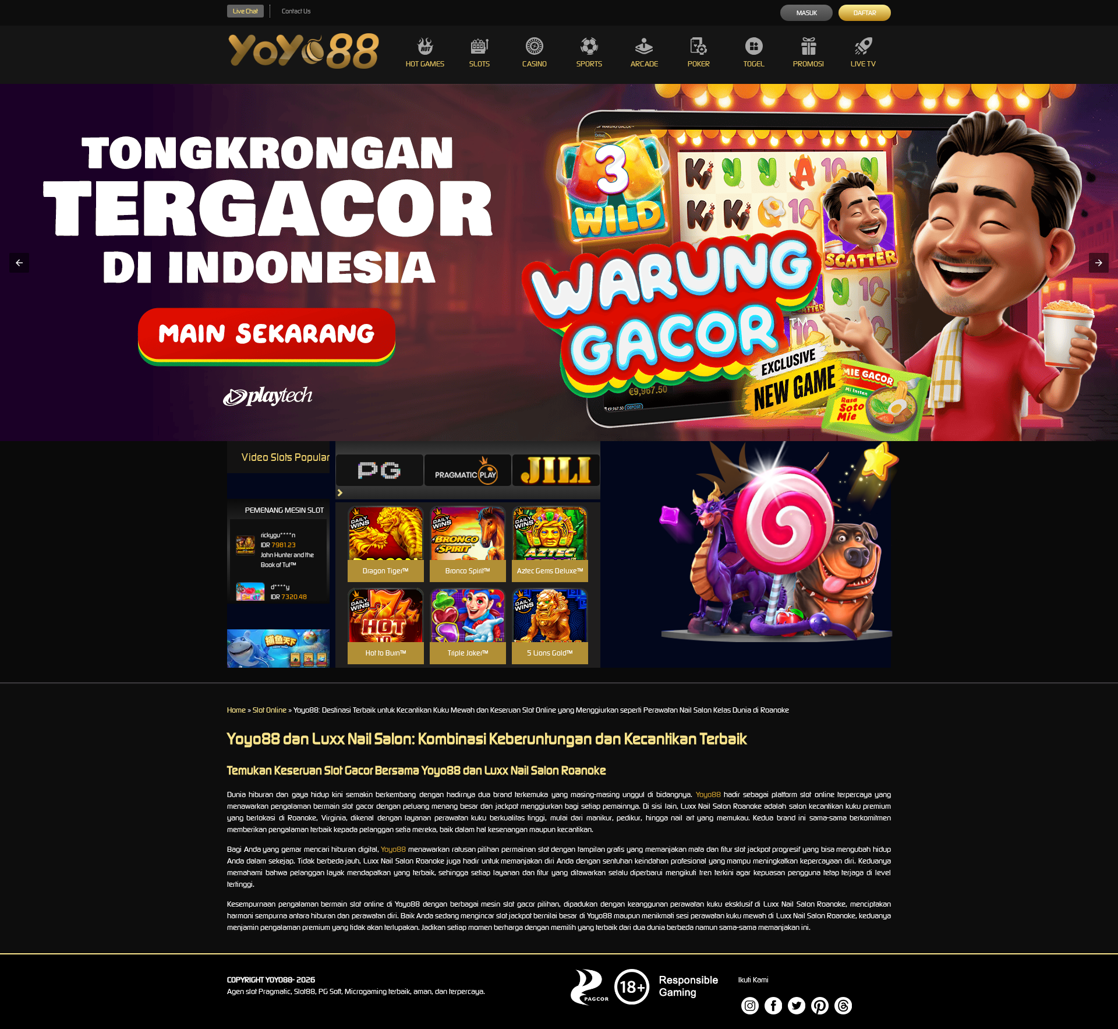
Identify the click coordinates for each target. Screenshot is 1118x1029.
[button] (19, 263)
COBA (386, 519)
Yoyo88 (708, 794)
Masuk (807, 13)
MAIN (386, 545)
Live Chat (245, 11)
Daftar (865, 13)
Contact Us (296, 11)
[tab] (379, 470)
